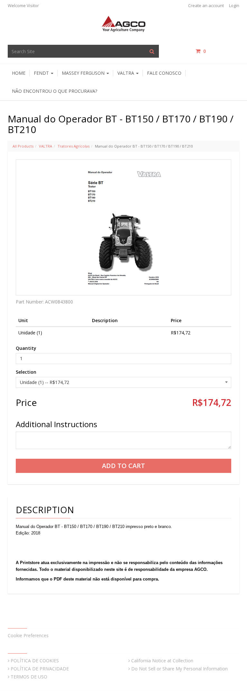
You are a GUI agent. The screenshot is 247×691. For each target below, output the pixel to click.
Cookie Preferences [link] (28, 635)
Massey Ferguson (84, 73)
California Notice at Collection (162, 660)
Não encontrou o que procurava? (54, 91)
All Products (23, 146)
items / (221, 51)
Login (234, 5)
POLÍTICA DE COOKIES (35, 660)
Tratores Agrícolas (73, 146)
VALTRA (45, 146)
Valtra (126, 73)
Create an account (206, 5)
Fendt (42, 73)
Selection (26, 372)
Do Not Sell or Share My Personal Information (179, 669)
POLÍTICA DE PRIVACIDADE (40, 669)
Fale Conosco (164, 73)
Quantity (26, 348)
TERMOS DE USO (29, 677)
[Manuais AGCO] (123, 23)
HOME (18, 73)
